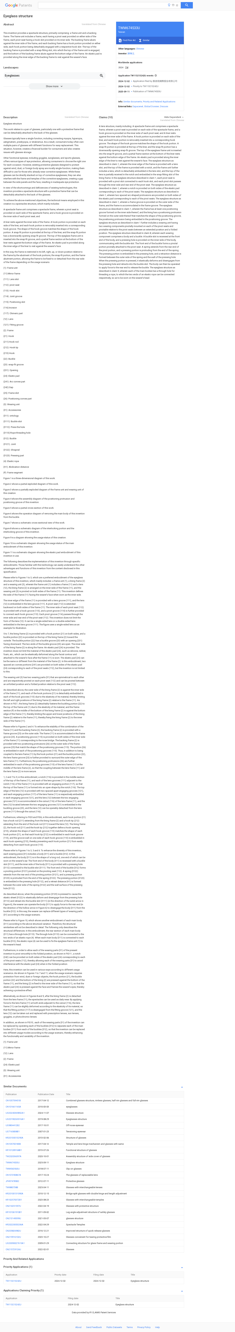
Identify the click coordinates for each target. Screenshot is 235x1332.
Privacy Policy (144, 1327)
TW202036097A (13, 1156)
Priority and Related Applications (159, 101)
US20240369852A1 (15, 1113)
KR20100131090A (14, 1193)
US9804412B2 (13, 1125)
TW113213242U (13, 1281)
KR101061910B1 (14, 1212)
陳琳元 (131, 53)
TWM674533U (13, 1162)
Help (157, 1327)
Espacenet (138, 106)
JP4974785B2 (12, 1181)
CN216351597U (13, 1206)
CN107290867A (13, 1175)
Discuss (164, 106)
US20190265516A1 (15, 1119)
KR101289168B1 (14, 1150)
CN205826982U (13, 1230)
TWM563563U (13, 1168)
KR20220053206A (14, 1224)
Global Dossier (151, 106)
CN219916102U (13, 1237)
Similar (145, 40)
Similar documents (132, 101)
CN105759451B (13, 1100)
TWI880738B (12, 1187)
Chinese (140, 48)
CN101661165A (13, 1106)
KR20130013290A (14, 1137)
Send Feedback (94, 1327)
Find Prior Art (129, 40)
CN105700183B (13, 1144)
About (78, 1327)
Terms (130, 1327)
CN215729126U (13, 1249)
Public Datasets (114, 1327)
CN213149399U (13, 1218)
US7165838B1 (13, 1131)
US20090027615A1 (15, 1243)
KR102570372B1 (14, 1199)
